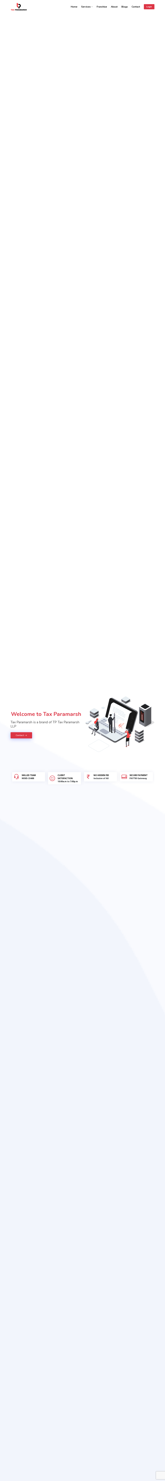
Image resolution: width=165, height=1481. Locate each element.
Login (149, 6)
